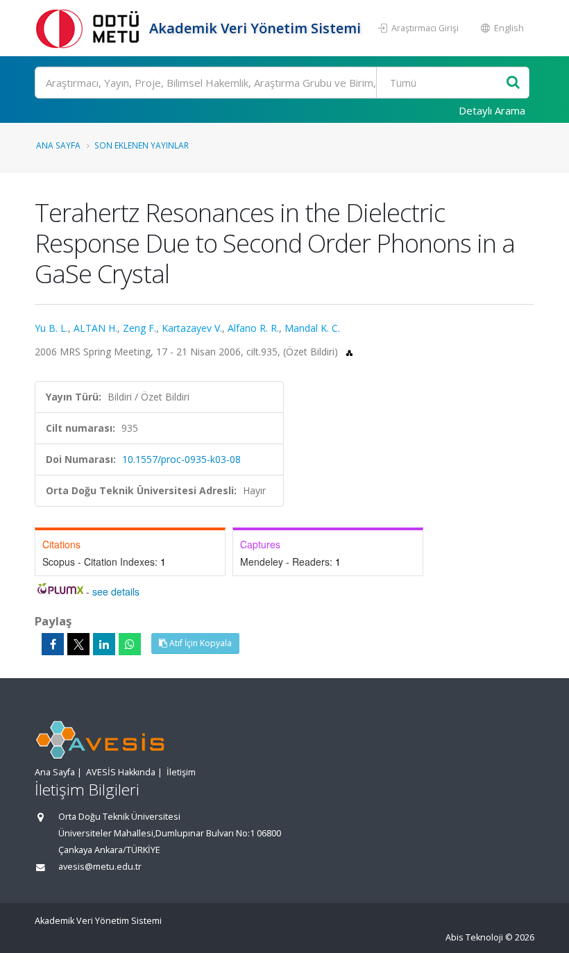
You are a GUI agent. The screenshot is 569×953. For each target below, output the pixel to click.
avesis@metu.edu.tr (100, 866)
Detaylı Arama (492, 110)
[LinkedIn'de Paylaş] (104, 644)
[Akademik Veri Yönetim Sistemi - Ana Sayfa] (90, 28)
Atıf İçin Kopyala (199, 643)
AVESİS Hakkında (120, 772)
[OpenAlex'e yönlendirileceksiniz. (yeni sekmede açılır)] (349, 351)
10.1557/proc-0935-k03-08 (181, 459)
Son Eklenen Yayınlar (141, 145)
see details (115, 591)
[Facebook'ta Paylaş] (53, 644)
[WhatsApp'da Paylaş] (130, 644)
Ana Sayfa (58, 145)
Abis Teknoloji (474, 937)
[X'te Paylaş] (78, 644)
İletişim (181, 772)
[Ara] (513, 83)
